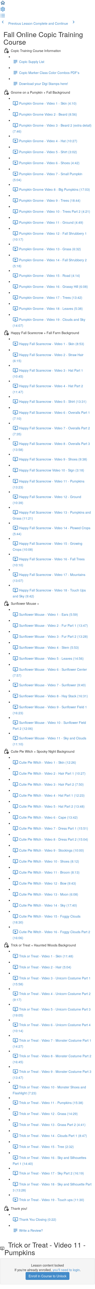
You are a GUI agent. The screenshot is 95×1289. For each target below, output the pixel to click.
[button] (3, 4)
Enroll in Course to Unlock (47, 1276)
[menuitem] (3, 10)
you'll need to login (66, 1269)
